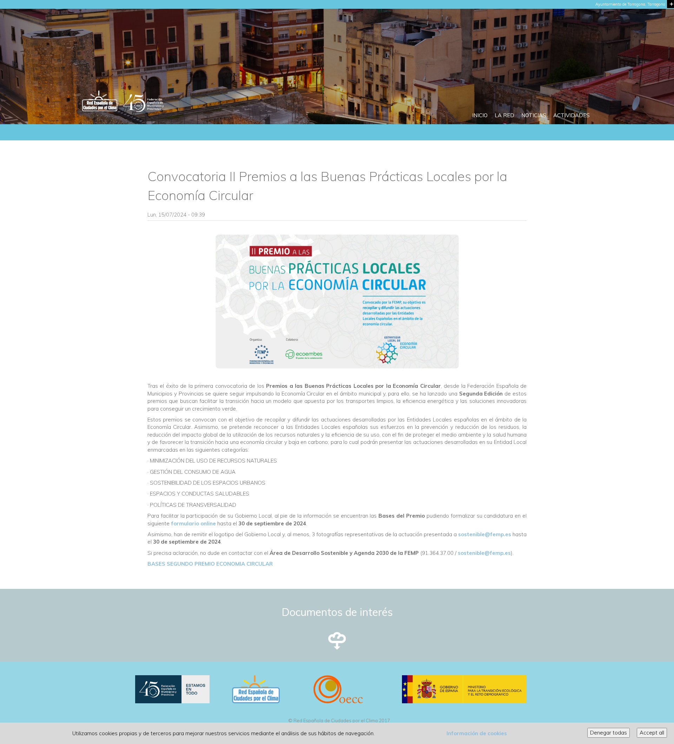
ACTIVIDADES (571, 115)
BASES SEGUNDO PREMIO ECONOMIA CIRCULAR (210, 563)
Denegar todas (608, 732)
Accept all (652, 732)
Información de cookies (477, 733)
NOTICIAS (533, 115)
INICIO (480, 115)
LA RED (504, 115)
